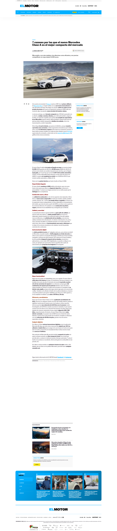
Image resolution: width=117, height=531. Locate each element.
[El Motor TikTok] (61, 517)
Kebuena (79, 527)
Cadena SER (68, 525)
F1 (21, 0)
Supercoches (64, 0)
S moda (66, 529)
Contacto (49, 517)
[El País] (77, 6)
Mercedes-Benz (38, 106)
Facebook (60, 357)
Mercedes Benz (62, 360)
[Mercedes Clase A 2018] (52, 151)
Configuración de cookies (32, 517)
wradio (56, 527)
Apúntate (36, 464)
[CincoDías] (84, 6)
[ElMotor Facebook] (56, 517)
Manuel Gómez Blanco (38, 50)
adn (76, 525)
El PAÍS (44, 525)
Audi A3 (60, 133)
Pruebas (39, 12)
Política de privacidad (23, 517)
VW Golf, (70, 131)
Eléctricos (29, 12)
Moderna (50, 529)
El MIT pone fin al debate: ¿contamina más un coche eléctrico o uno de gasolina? (91, 493)
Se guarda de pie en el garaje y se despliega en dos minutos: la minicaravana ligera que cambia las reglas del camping (61, 430)
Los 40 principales (50, 525)
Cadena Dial (65, 527)
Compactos (41, 360)
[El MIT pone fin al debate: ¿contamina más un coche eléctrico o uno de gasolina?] (91, 489)
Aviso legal (17, 517)
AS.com (71, 525)
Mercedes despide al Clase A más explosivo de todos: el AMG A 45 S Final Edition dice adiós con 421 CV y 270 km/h (61, 444)
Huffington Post (46, 527)
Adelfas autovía (49, 0)
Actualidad (23, 12)
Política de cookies (40, 517)
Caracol (80, 525)
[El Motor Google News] (63, 517)
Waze (33, 0)
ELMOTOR (22, 479)
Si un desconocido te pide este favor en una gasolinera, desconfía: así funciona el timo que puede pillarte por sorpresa (43, 494)
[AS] (80, 6)
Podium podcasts (55, 529)
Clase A (49, 104)
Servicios (74, 12)
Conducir (34, 12)
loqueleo (71, 529)
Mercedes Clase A (47, 360)
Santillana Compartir (63, 525)
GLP (53, 0)
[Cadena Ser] (95, 6)
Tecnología (49, 12)
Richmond (43, 529)
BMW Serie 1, (66, 133)
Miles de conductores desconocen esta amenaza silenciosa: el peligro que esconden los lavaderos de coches (59, 494)
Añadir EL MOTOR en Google (79, 50)
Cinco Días (61, 527)
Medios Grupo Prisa (33, 529)
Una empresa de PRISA (33, 526)
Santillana (56, 525)
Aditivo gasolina (58, 0)
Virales (44, 12)
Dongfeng (25, 0)
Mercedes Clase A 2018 (55, 360)
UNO (53, 527)
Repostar (29, 0)
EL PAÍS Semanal (70, 527)
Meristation (77, 529)
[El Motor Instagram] (59, 517)
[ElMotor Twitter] (58, 517)
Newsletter (57, 12)
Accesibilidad (45, 517)
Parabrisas (37, 0)
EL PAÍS (21, 486)
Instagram (68, 357)
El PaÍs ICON (61, 529)
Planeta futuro (74, 527)
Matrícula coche (43, 0)
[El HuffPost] (90, 6)
